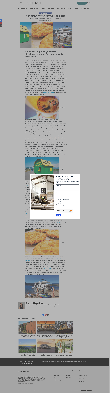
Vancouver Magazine (62, 205)
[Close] (79, 175)
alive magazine (61, 206)
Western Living (61, 197)
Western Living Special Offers (63, 199)
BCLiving (59, 203)
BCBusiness (60, 201)
